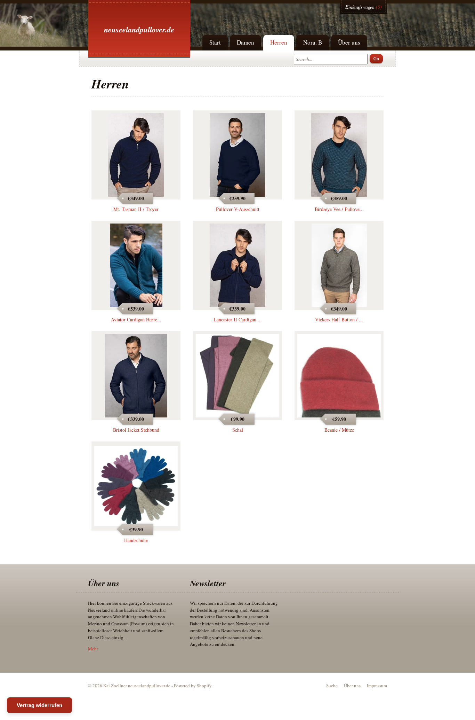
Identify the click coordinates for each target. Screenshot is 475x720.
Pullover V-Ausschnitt (237, 209)
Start (215, 42)
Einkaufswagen (360, 6)
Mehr (93, 648)
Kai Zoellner (115, 685)
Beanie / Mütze (339, 429)
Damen (245, 42)
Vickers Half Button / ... (339, 319)
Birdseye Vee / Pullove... (339, 209)
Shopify (204, 685)
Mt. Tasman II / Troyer (136, 209)
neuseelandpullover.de (139, 29)
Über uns (349, 42)
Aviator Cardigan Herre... (136, 319)
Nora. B (312, 42)
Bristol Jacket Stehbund (136, 429)
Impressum (377, 685)
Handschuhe (136, 540)
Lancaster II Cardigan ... (238, 319)
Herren (278, 42)
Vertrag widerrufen (39, 705)
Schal (237, 429)
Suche (332, 685)
